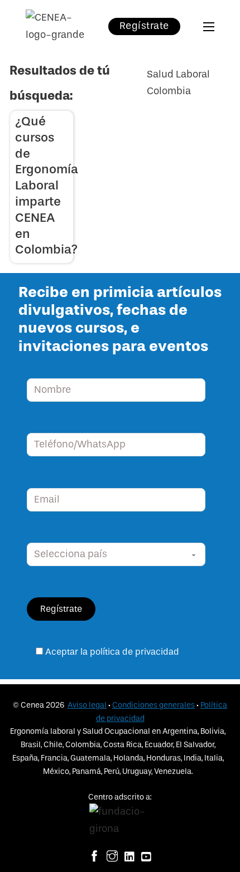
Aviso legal (87, 705)
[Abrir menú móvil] (208, 26)
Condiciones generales (153, 705)
